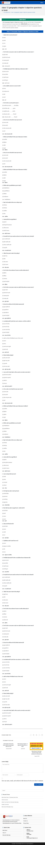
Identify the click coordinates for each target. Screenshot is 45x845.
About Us (25, 818)
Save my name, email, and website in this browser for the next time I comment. (22, 780)
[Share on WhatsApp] (31, 735)
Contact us (25, 820)
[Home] (2, 12)
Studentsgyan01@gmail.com (32, 838)
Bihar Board (5, 830)
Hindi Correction (5, 799)
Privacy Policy (26, 823)
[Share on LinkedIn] (42, 735)
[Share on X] (39, 735)
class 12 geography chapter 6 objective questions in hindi (23, 12)
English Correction (5, 804)
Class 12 (4, 832)
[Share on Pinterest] (36, 735)
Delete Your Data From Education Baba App (10, 802)
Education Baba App (6, 835)
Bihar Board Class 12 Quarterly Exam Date (10, 797)
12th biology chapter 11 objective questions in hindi (22, 745)
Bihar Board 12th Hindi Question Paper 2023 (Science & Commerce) (36, 753)
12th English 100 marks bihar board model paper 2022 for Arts (8, 745)
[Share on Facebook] (33, 735)
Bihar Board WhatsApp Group (7, 806)
